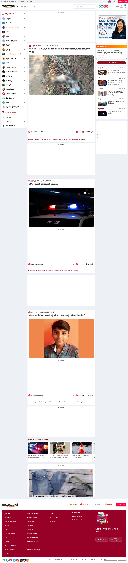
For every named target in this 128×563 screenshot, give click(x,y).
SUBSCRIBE (123, 2)
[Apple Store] (102, 539)
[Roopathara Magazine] (85, 504)
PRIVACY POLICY (78, 517)
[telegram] (14, 560)
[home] (8, 6)
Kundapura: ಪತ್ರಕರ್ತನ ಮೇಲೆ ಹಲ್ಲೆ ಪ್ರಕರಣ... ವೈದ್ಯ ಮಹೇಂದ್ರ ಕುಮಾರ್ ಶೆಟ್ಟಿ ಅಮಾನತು (109, 53)
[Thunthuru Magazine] (109, 504)
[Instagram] (18, 560)
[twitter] (21, 560)
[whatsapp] (4, 560)
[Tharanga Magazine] (73, 504)
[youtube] (10, 560)
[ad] (112, 27)
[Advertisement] (61, 28)
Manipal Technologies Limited (115, 560)
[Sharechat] (27, 560)
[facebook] (7, 560)
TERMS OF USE (77, 520)
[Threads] (24, 560)
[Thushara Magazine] (97, 504)
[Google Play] (116, 539)
